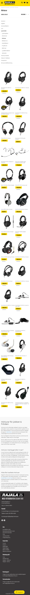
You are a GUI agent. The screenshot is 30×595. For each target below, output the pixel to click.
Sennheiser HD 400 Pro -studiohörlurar (20, 331)
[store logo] (10, 3)
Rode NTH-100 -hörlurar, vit (20, 355)
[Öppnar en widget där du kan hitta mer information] (19, 592)
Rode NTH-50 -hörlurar (6, 138)
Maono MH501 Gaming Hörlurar (7, 256)
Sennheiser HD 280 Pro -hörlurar (22, 87)
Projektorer (4, 45)
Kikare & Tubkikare (5, 58)
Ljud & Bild (12, 7)
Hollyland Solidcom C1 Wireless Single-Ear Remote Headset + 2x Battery (22, 403)
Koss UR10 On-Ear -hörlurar (6, 209)
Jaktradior (4, 53)
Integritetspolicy (6, 537)
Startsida (3, 7)
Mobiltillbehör (5, 43)
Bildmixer (4, 48)
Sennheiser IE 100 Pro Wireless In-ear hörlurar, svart (7, 331)
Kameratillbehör (5, 26)
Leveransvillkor (6, 535)
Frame (4, 543)
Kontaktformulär (7, 529)
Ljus (2, 28)
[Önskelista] (24, 2)
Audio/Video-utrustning (6, 478)
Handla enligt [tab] (4, 14)
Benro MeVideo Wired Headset (7, 185)
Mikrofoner (4, 35)
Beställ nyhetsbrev (7, 551)
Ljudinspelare (5, 33)
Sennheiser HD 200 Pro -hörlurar (22, 281)
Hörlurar (4, 38)
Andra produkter (5, 55)
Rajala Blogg (5, 548)
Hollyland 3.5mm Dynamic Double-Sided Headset (8, 113)
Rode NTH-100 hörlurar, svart (21, 185)
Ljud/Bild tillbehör (6, 50)
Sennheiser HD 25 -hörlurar (6, 281)
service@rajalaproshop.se (8, 583)
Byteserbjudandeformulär (9, 531)
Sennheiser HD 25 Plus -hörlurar (22, 256)
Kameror (3, 21)
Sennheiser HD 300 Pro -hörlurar (8, 305)
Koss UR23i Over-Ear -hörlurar (7, 231)
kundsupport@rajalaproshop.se (10, 516)
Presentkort (4, 60)
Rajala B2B (5, 546)
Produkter (7, 7)
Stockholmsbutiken (7, 532)
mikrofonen (9, 432)
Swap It (4, 544)
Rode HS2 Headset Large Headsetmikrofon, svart (20, 162)
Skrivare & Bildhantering (6, 63)
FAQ (4, 534)
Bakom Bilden (6, 549)
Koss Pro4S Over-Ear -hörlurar (21, 209)
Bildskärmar (5, 40)
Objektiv (3, 23)
